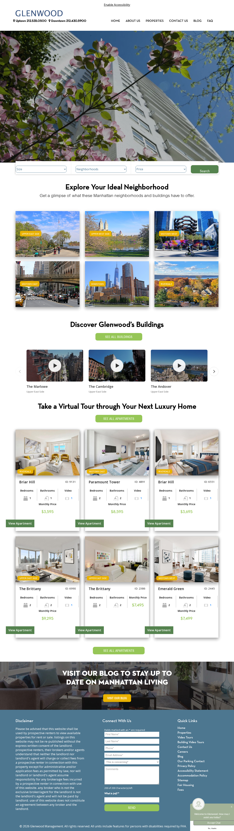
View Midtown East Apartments (47, 286)
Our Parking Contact (191, 761)
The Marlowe (37, 386)
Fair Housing (186, 785)
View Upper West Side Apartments (117, 236)
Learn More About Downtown (117, 282)
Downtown (68, 21)
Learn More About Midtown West (186, 232)
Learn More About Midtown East (47, 282)
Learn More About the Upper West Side (117, 232)
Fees (181, 790)
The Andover (161, 386)
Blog (197, 21)
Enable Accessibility (117, 5)
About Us (133, 21)
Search (205, 171)
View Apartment (20, 523)
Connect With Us (116, 721)
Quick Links (187, 721)
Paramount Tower (104, 482)
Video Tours (185, 737)
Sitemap (183, 780)
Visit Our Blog (117, 698)
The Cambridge (101, 386)
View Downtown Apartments (117, 286)
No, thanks (212, 828)
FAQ (210, 21)
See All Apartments (118, 419)
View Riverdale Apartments (186, 286)
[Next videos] (213, 371)
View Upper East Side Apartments (47, 236)
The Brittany (30, 588)
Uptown (31, 21)
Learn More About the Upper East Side (47, 232)
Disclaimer (24, 721)
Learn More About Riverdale (186, 282)
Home (115, 21)
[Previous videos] (20, 371)
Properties (155, 21)
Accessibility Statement (193, 770)
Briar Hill (27, 482)
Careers (183, 751)
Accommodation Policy (192, 775)
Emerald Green (171, 588)
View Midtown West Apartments (186, 236)
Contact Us (178, 21)
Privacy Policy (186, 766)
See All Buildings (118, 337)
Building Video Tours (191, 742)
